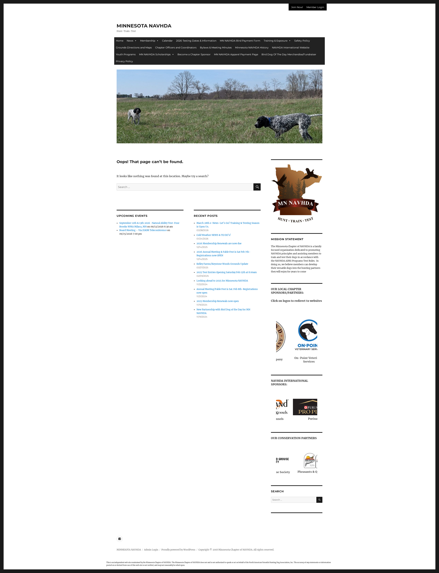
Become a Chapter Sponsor (194, 54)
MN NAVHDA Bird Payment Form (240, 40)
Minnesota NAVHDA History (252, 47)
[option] (219, 100)
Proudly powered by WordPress (178, 549)
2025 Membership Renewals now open (218, 301)
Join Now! (297, 7)
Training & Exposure (275, 40)
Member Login (315, 7)
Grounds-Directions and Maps (134, 47)
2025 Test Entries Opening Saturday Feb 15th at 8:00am (227, 272)
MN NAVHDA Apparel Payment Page (236, 54)
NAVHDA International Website (290, 47)
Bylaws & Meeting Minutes (216, 47)
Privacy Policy (124, 61)
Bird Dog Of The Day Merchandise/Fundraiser (289, 54)
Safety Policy (302, 40)
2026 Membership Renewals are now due (219, 243)
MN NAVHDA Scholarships (155, 54)
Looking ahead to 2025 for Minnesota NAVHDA (222, 280)
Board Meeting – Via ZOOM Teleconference (143, 230)
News (130, 40)
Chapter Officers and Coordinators (176, 47)
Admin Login (151, 549)
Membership (147, 40)
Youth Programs (126, 54)
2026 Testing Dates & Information (196, 40)
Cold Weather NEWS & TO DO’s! (214, 235)
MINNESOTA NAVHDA (144, 26)
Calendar (167, 40)
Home (119, 40)
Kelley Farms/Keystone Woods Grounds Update (222, 263)
